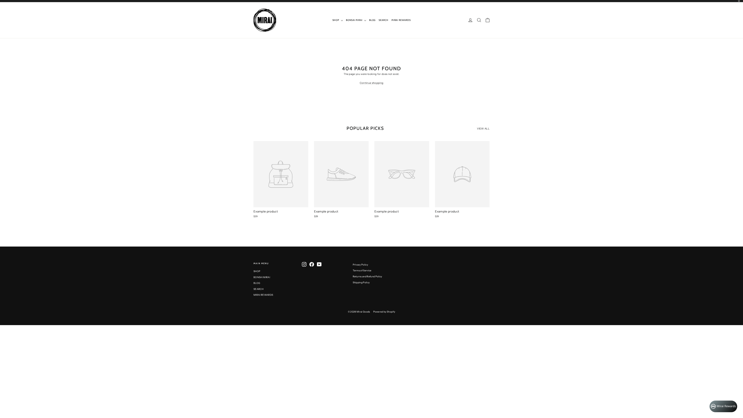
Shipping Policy (361, 282)
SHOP (336, 20)
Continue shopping (371, 82)
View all (483, 128)
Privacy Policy (360, 264)
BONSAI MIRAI (354, 20)
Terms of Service (362, 270)
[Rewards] (723, 406)
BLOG (372, 20)
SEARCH (383, 20)
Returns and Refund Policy (367, 276)
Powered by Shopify (384, 311)
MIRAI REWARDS (401, 20)
